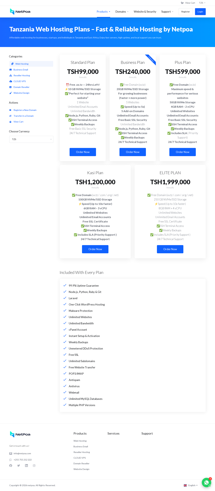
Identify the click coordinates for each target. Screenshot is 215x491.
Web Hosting (21, 63)
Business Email (20, 69)
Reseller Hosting (21, 75)
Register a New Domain (25, 110)
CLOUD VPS (19, 81)
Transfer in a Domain (23, 115)
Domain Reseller (21, 87)
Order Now (83, 152)
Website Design (21, 93)
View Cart (18, 121)
